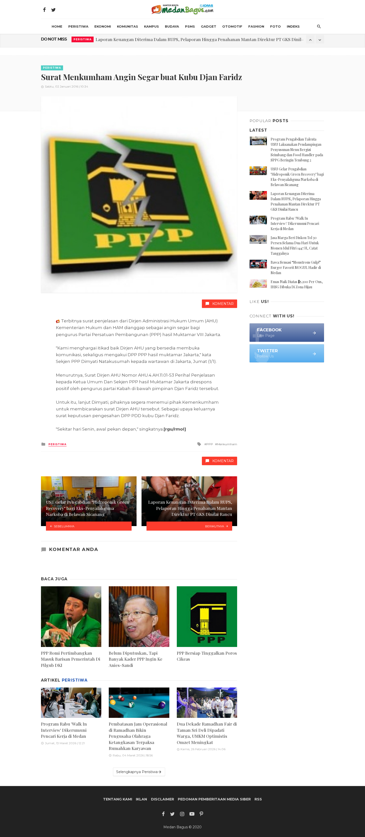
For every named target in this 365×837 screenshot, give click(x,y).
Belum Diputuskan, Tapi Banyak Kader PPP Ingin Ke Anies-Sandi (135, 659)
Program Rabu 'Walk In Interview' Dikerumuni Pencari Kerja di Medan (165, 39)
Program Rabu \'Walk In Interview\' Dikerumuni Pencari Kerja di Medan (295, 223)
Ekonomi (102, 26)
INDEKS (293, 26)
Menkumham (227, 444)
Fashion (256, 26)
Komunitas (127, 26)
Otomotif (232, 26)
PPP (209, 444)
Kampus (151, 26)
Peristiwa (78, 26)
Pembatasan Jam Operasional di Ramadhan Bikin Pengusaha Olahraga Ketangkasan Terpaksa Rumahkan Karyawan (138, 736)
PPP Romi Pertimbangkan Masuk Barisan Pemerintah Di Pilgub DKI (70, 659)
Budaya (172, 26)
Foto (275, 26)
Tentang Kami (117, 799)
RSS (258, 799)
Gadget (208, 26)
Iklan (141, 799)
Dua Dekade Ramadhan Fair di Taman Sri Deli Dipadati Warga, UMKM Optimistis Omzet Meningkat (207, 733)
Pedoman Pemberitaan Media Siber (214, 799)
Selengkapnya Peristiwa (137, 772)
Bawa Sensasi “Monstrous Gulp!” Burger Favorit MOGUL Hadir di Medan (296, 267)
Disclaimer (162, 799)
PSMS (190, 26)
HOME (57, 26)
